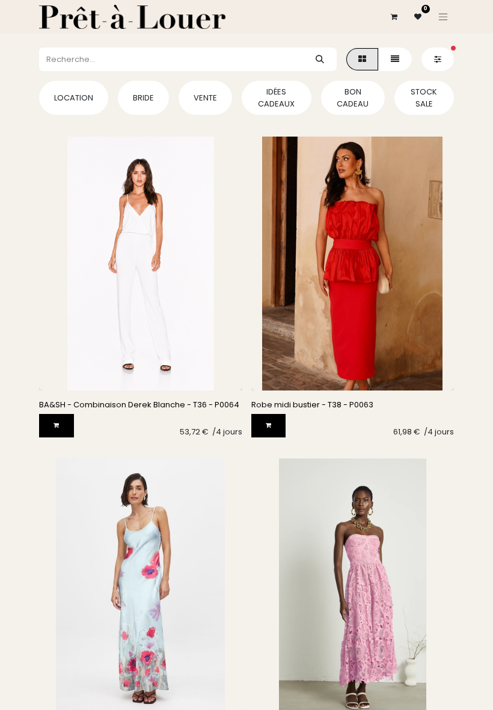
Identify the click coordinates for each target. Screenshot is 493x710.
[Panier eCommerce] (393, 16)
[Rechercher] (320, 59)
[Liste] (395, 59)
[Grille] (362, 59)
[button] (56, 425)
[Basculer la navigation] (443, 17)
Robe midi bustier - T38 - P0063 (312, 404)
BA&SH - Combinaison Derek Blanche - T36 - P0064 (139, 404)
